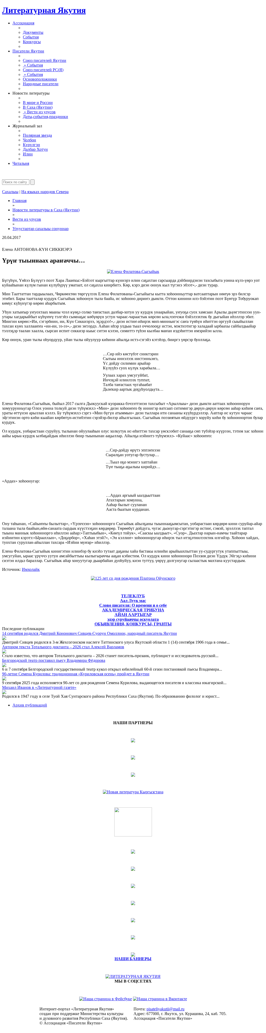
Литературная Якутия (44, 10)
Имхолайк (31, 569)
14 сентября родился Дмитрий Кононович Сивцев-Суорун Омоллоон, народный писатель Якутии (89, 633)
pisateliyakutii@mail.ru (165, 1009)
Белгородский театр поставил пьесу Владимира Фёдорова (53, 660)
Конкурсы (32, 42)
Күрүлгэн (31, 144)
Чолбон (29, 140)
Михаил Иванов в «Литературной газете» (39, 687)
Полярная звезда (37, 135)
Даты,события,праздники (45, 116)
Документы (33, 32)
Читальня (20, 163)
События (31, 37)
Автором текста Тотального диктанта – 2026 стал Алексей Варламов (63, 647)
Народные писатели (40, 84)
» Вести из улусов (39, 112)
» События (33, 65)
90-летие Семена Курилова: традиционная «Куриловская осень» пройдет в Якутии (75, 674)
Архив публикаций (29, 705)
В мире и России (38, 102)
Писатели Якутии (28, 51)
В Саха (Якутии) (37, 107)
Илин (28, 154)
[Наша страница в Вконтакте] (160, 999)
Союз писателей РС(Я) (43, 70)
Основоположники (40, 79)
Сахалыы (10, 191)
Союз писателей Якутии (44, 60)
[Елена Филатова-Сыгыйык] (133, 271)
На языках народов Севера (45, 191)
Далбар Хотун (35, 149)
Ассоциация (23, 23)
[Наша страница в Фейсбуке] (105, 999)
